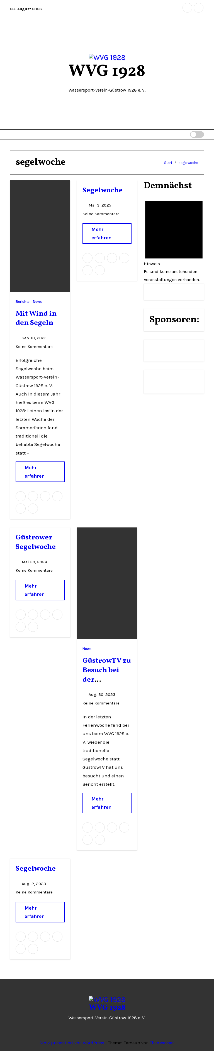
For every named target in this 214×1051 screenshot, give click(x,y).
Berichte (23, 302)
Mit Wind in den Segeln (36, 318)
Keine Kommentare (34, 346)
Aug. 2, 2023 (34, 883)
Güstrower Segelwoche (36, 542)
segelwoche (188, 163)
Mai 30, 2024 (35, 561)
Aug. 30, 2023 (102, 694)
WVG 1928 (107, 71)
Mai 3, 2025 (100, 205)
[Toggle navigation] (179, 134)
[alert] (174, 239)
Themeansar (162, 1042)
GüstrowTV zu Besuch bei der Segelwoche (106, 675)
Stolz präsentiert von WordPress (72, 1042)
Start (168, 163)
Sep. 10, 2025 (35, 337)
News (37, 302)
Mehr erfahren (35, 472)
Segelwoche (102, 190)
